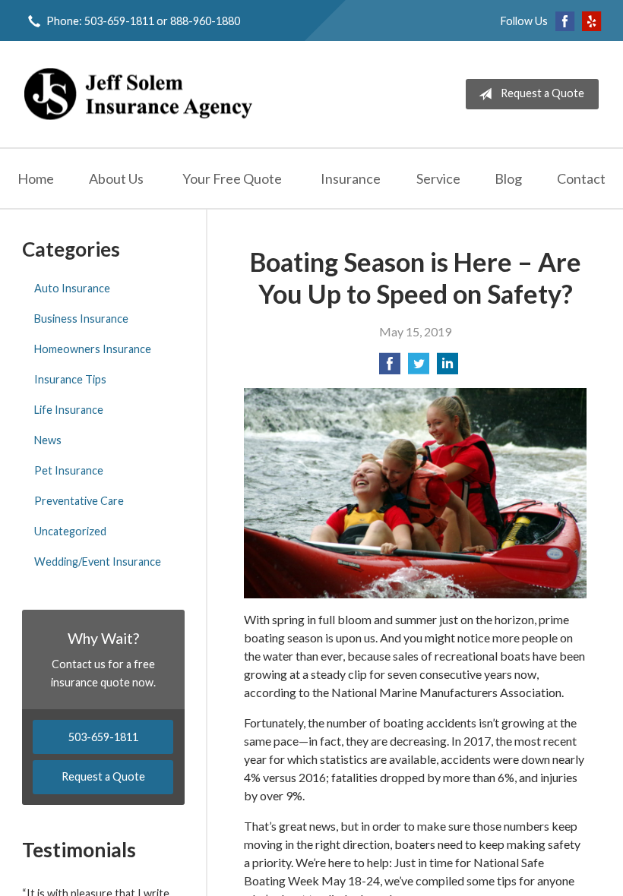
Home (35, 178)
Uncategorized (70, 531)
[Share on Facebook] (389, 368)
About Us (116, 178)
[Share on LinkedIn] (447, 368)
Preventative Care (79, 500)
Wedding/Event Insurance (97, 561)
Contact (581, 178)
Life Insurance (68, 409)
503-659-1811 (103, 736)
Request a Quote (542, 93)
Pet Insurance (68, 470)
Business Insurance (81, 318)
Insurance (351, 178)
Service (438, 178)
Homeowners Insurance (92, 348)
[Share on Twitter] (418, 368)
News (48, 440)
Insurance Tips (70, 379)
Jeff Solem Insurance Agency (138, 94)
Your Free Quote (232, 178)
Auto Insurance (72, 288)
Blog (508, 178)
